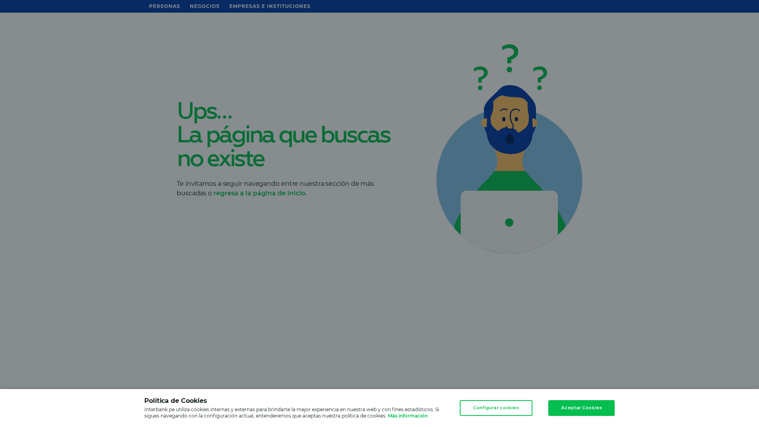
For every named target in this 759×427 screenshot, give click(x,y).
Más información (408, 416)
